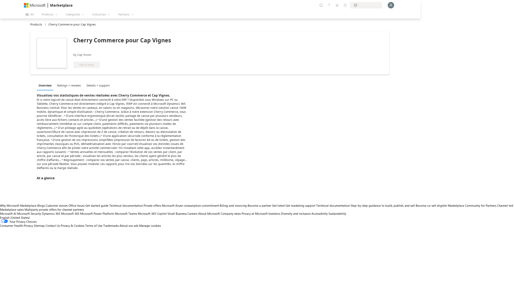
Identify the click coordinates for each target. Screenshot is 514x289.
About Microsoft (209, 214)
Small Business (177, 214)
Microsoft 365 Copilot (152, 214)
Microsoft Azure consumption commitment (191, 206)
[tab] (46, 85)
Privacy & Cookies (72, 226)
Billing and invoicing (233, 206)
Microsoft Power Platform (97, 214)
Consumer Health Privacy (16, 226)
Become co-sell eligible (431, 206)
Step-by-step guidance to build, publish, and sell (383, 206)
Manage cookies (150, 226)
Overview (45, 85)
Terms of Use (93, 226)
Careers (192, 214)
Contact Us (53, 226)
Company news (231, 214)
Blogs (41, 206)
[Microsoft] (35, 5)
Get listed (278, 206)
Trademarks (111, 226)
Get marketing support (300, 206)
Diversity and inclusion (296, 214)
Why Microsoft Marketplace (18, 206)
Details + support (98, 85)
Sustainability (337, 214)
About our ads (128, 226)
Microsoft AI (8, 214)
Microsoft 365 (70, 214)
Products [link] (36, 24)
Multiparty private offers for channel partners (54, 210)
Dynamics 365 (51, 214)
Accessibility (319, 214)
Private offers (152, 206)
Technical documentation (126, 206)
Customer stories (57, 206)
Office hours (76, 206)
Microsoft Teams (126, 214)
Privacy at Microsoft (255, 214)
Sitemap (39, 226)
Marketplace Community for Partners (472, 206)
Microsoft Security (29, 214)
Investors (274, 214)
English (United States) (15, 218)
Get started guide (96, 206)
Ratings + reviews (69, 85)
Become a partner (259, 206)
